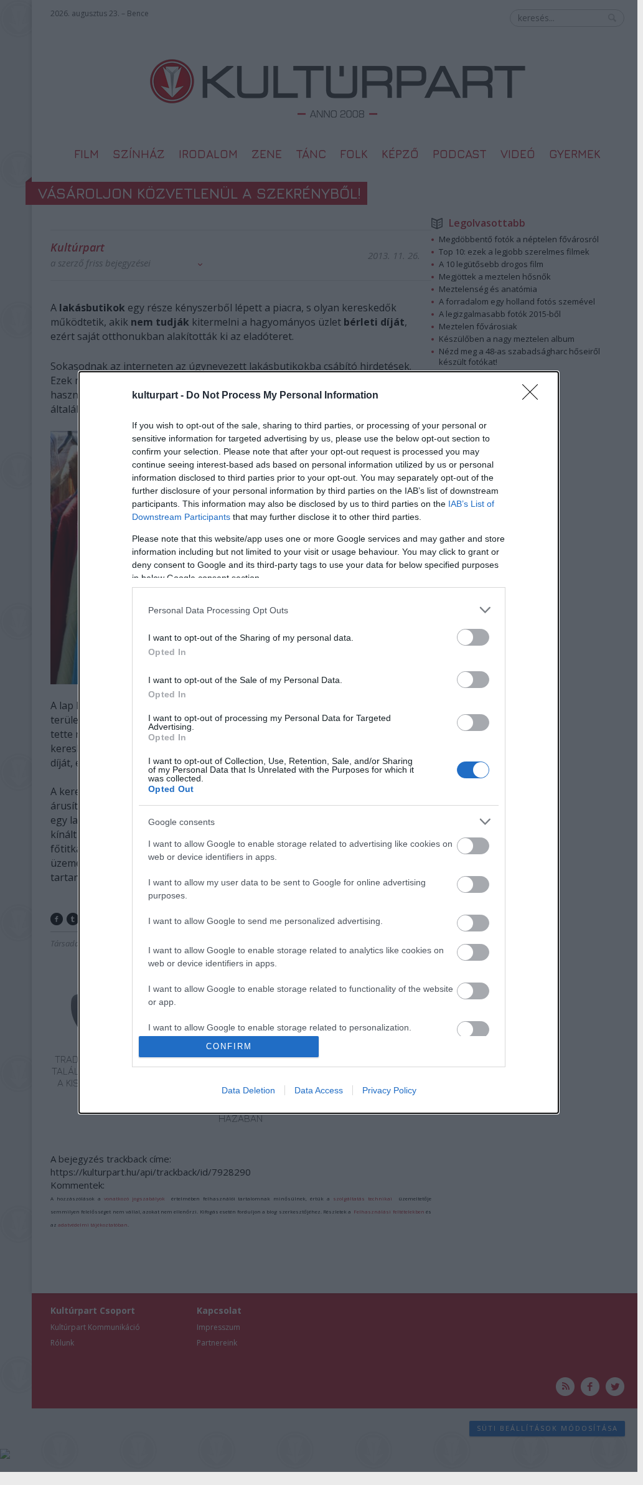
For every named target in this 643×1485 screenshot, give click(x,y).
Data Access (318, 1090)
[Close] (534, 396)
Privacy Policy (389, 1090)
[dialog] (318, 742)
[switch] (473, 637)
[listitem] (318, 609)
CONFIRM (229, 1046)
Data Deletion (248, 1090)
